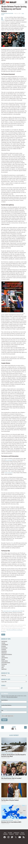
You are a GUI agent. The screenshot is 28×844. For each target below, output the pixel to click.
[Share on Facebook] (13, 729)
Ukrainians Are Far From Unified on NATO (11, 822)
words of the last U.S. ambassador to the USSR (13, 611)
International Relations (7, 13)
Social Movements (5, 662)
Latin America (4, 657)
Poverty (3, 659)
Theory (3, 665)
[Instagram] (8, 837)
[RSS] (24, 837)
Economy (3, 646)
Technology (4, 664)
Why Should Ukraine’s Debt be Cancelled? (11, 778)
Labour (3, 656)
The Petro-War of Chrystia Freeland (9, 800)
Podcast (22, 832)
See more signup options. (12, 697)
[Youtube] (19, 837)
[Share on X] (15, 729)
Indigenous (4, 652)
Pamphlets (5, 834)
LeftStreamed (16, 832)
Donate (16, 834)
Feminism (3, 649)
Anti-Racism (4, 641)
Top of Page (22, 834)
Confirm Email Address (6, 705)
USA (2, 667)
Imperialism (4, 651)
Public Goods (4, 660)
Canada (3, 643)
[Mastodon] (12, 837)
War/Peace (4, 669)
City (4, 710)
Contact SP (11, 834)
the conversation (9, 460)
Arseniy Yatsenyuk (8, 472)
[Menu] (26, 2)
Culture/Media (4, 644)
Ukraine (3, 634)
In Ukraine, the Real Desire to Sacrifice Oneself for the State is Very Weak (13, 755)
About (5, 832)
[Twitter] (16, 837)
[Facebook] (5, 837)
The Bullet (10, 832)
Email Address (4, 700)
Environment (4, 647)
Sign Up (4, 720)
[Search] (21, 688)
